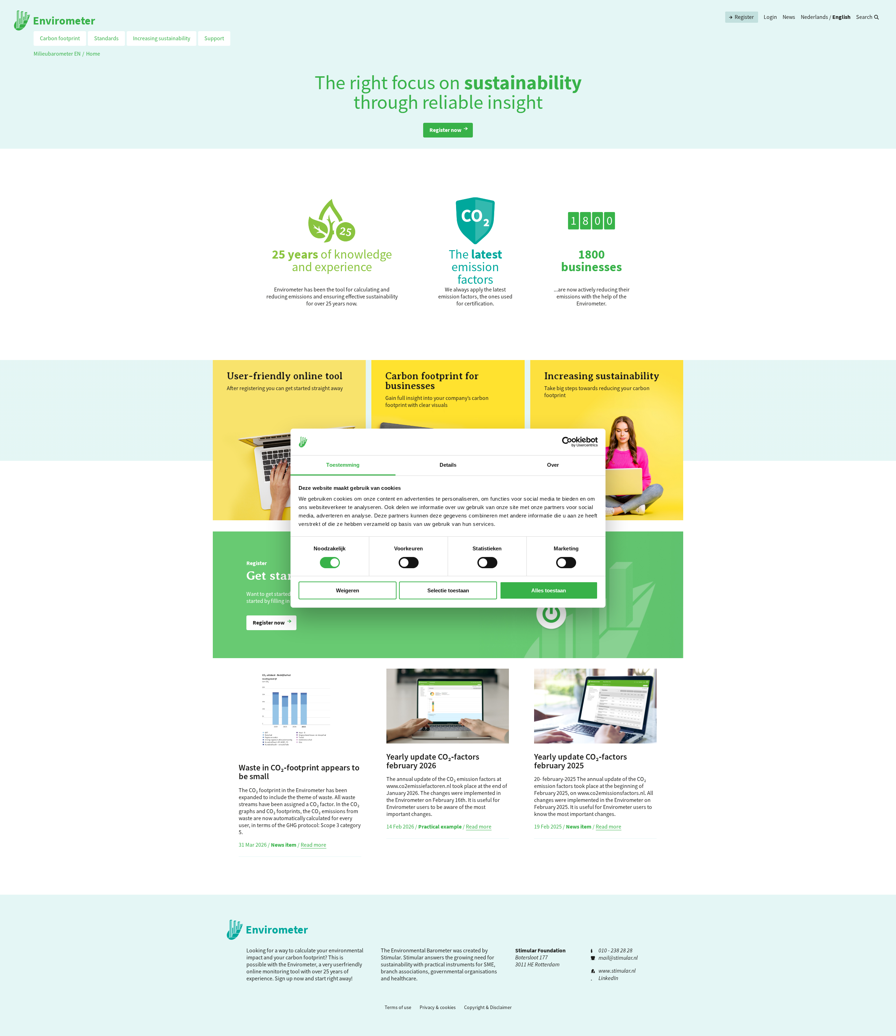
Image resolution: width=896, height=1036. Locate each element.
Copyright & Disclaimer (488, 1007)
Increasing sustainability (161, 38)
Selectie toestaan (448, 590)
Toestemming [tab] (342, 465)
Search (864, 16)
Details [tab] (448, 465)
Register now (445, 129)
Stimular (413, 957)
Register (744, 16)
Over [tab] (553, 465)
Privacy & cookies (438, 1007)
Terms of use (398, 1007)
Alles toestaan (548, 590)
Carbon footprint (60, 38)
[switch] (409, 562)
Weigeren (347, 590)
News (789, 16)
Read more (313, 844)
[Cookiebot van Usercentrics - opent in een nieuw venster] (567, 442)
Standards (106, 38)
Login (770, 16)
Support (214, 38)
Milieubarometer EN (57, 53)
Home (93, 53)
